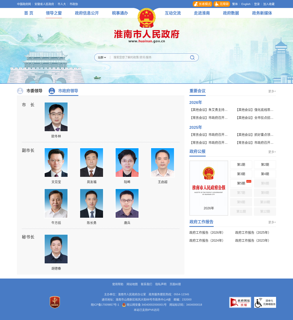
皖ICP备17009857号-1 (105, 304)
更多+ (272, 91)
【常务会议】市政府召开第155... (209, 142)
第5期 (241, 183)
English (246, 4)
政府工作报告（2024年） (207, 240)
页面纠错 (175, 284)
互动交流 (173, 13)
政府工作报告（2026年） (207, 232)
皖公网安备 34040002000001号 (146, 304)
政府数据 (231, 13)
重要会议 (197, 91)
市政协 (74, 4)
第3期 (241, 174)
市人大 (62, 4)
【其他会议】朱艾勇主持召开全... (209, 109)
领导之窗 (54, 13)
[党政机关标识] (55, 302)
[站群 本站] (102, 58)
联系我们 (146, 284)
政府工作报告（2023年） (253, 240)
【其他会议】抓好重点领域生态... (255, 134)
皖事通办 (120, 13)
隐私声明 (160, 284)
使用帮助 (117, 284)
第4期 (265, 174)
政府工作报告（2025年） (253, 232)
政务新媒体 (262, 13)
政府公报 (197, 151)
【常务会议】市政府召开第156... (209, 134)
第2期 (265, 164)
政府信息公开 (87, 13)
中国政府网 (24, 4)
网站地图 (132, 284)
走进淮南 (202, 13)
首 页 (28, 13)
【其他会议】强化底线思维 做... (255, 109)
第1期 (241, 164)
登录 (257, 4)
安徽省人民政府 (44, 4)
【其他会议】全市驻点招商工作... (255, 117)
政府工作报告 (201, 222)
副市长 (28, 150)
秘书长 (28, 237)
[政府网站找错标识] (240, 302)
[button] (202, 4)
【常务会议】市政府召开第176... (209, 117)
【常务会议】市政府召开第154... (255, 142)
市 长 (28, 105)
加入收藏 (268, 4)
